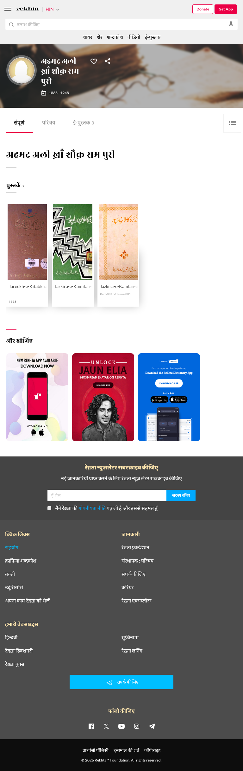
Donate (202, 9)
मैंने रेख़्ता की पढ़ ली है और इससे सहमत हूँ (106, 508)
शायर (87, 37)
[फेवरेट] (93, 61)
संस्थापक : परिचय (137, 560)
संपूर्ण (19, 123)
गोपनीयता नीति (92, 508)
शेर (100, 37)
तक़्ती (10, 574)
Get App (226, 9)
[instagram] (137, 726)
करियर (128, 587)
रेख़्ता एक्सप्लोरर (137, 600)
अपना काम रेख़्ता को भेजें (27, 600)
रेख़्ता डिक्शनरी (19, 650)
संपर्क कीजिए (134, 574)
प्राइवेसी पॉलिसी (96, 750)
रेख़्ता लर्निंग (132, 650)
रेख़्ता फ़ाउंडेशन (135, 547)
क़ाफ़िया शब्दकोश (20, 560)
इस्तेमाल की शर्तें (126, 750)
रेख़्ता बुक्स (14, 663)
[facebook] (91, 726)
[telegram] (152, 726)
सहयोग (11, 547)
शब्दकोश (115, 37)
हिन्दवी (11, 637)
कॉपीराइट (152, 750)
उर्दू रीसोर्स (14, 587)
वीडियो (134, 37)
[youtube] (121, 726)
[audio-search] (231, 24)
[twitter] (106, 726)
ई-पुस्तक (83, 123)
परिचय (48, 123)
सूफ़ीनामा (130, 637)
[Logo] (27, 10)
